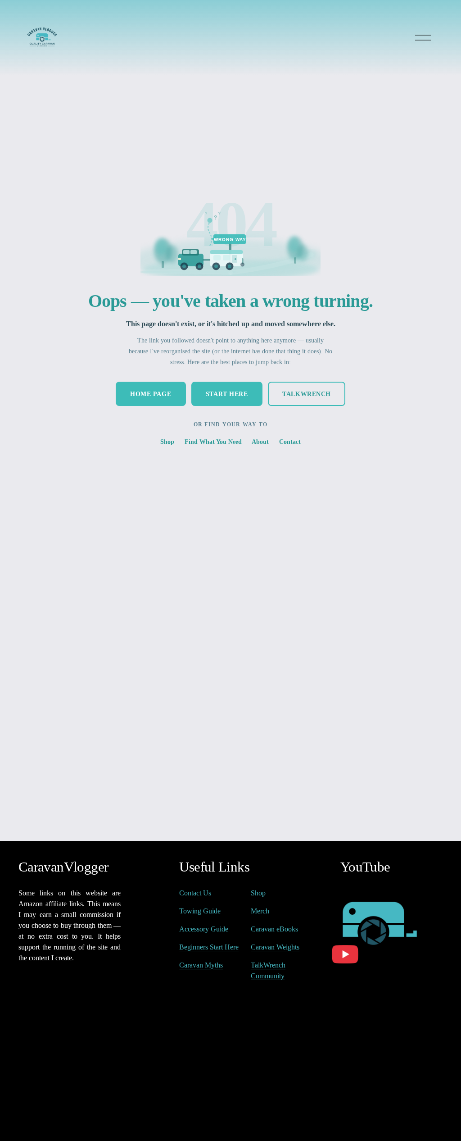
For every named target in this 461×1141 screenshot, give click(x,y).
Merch (260, 911)
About (260, 441)
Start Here (227, 393)
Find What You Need (213, 441)
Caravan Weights (275, 947)
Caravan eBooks (274, 929)
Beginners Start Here (209, 947)
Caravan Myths (201, 965)
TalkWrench (306, 393)
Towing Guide (200, 911)
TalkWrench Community (268, 970)
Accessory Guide (203, 929)
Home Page (150, 393)
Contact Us (195, 893)
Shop (167, 441)
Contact (290, 441)
